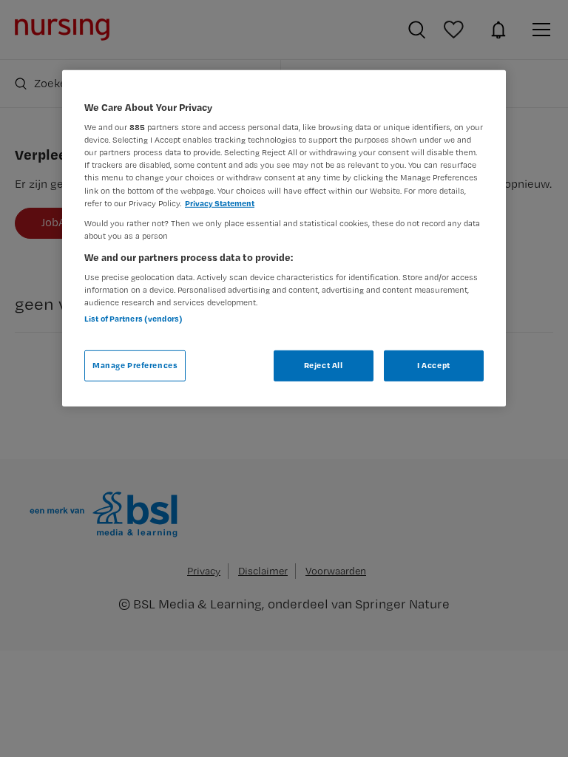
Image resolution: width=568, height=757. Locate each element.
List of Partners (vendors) (133, 318)
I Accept (433, 365)
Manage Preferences (135, 365)
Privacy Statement (219, 202)
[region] (284, 237)
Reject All (323, 365)
